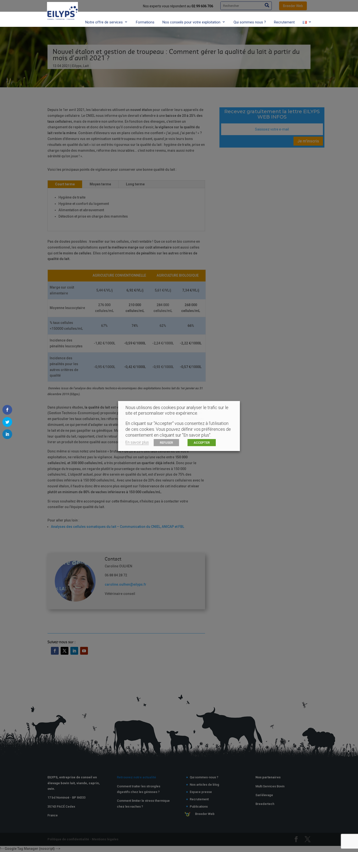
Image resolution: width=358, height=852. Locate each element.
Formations (145, 22)
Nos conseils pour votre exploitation (191, 22)
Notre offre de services (104, 22)
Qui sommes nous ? (250, 22)
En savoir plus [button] (137, 442)
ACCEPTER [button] (202, 442)
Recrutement (284, 22)
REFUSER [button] (166, 442)
